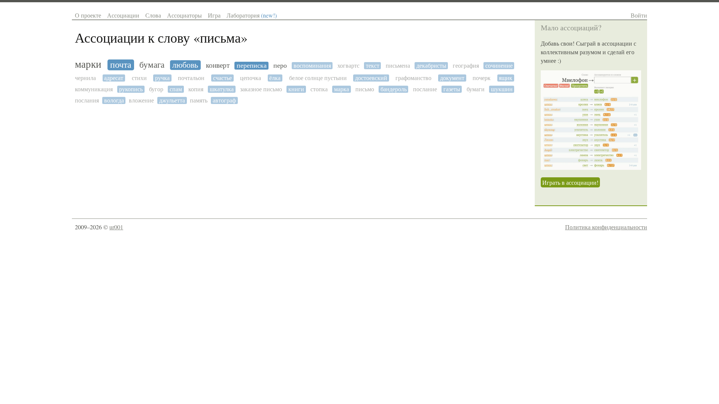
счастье (222, 78)
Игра (214, 15)
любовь (185, 65)
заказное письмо (261, 89)
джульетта (172, 100)
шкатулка (222, 89)
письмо (364, 89)
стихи (139, 78)
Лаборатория (252, 15)
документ (452, 78)
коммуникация (94, 89)
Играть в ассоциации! (570, 182)
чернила (85, 78)
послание (425, 89)
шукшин (502, 89)
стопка (319, 89)
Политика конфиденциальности (606, 227)
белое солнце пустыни (318, 78)
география (466, 65)
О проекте (88, 15)
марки (88, 64)
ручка (162, 78)
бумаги (476, 89)
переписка (252, 66)
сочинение (499, 65)
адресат (113, 78)
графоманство (413, 78)
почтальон (191, 78)
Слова (153, 15)
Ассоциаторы (184, 15)
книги (296, 89)
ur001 (116, 227)
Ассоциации (123, 15)
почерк (482, 78)
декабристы (431, 65)
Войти (639, 15)
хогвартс (348, 65)
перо (280, 66)
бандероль (393, 89)
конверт (218, 65)
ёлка (274, 78)
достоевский (371, 78)
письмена (398, 65)
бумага (151, 65)
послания (87, 100)
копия (195, 89)
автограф (224, 100)
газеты (451, 89)
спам (176, 89)
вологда (114, 100)
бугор (156, 89)
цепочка (250, 78)
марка (341, 89)
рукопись (131, 89)
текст (372, 65)
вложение (141, 100)
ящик (505, 78)
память (198, 100)
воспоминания (312, 65)
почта (120, 64)
